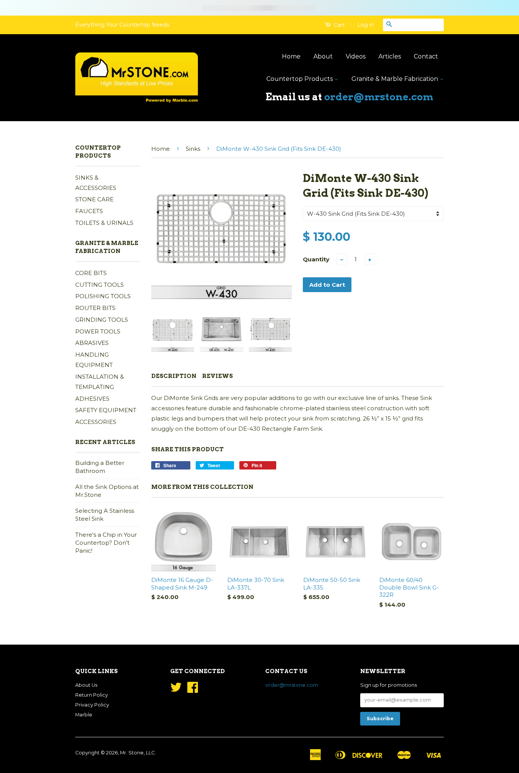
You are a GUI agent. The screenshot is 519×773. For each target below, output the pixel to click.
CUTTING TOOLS (99, 284)
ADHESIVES (92, 398)
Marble (83, 715)
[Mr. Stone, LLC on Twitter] (176, 690)
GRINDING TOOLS (101, 319)
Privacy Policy (92, 705)
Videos (356, 56)
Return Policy (91, 695)
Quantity (316, 259)
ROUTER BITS (95, 307)
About (323, 56)
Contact (426, 56)
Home (291, 56)
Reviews (217, 376)
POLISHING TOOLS (103, 296)
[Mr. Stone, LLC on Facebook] (192, 690)
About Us (86, 685)
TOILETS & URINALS (104, 222)
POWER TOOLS (97, 331)
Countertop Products (300, 78)
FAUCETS (89, 211)
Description (173, 376)
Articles (389, 56)
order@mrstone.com (378, 97)
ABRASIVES (92, 342)
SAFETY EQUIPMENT (105, 410)
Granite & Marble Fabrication (395, 78)
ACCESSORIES (95, 421)
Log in (365, 24)
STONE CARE (94, 199)
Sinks (193, 148)
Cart (338, 25)
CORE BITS (91, 273)
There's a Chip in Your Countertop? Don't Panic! (106, 542)
